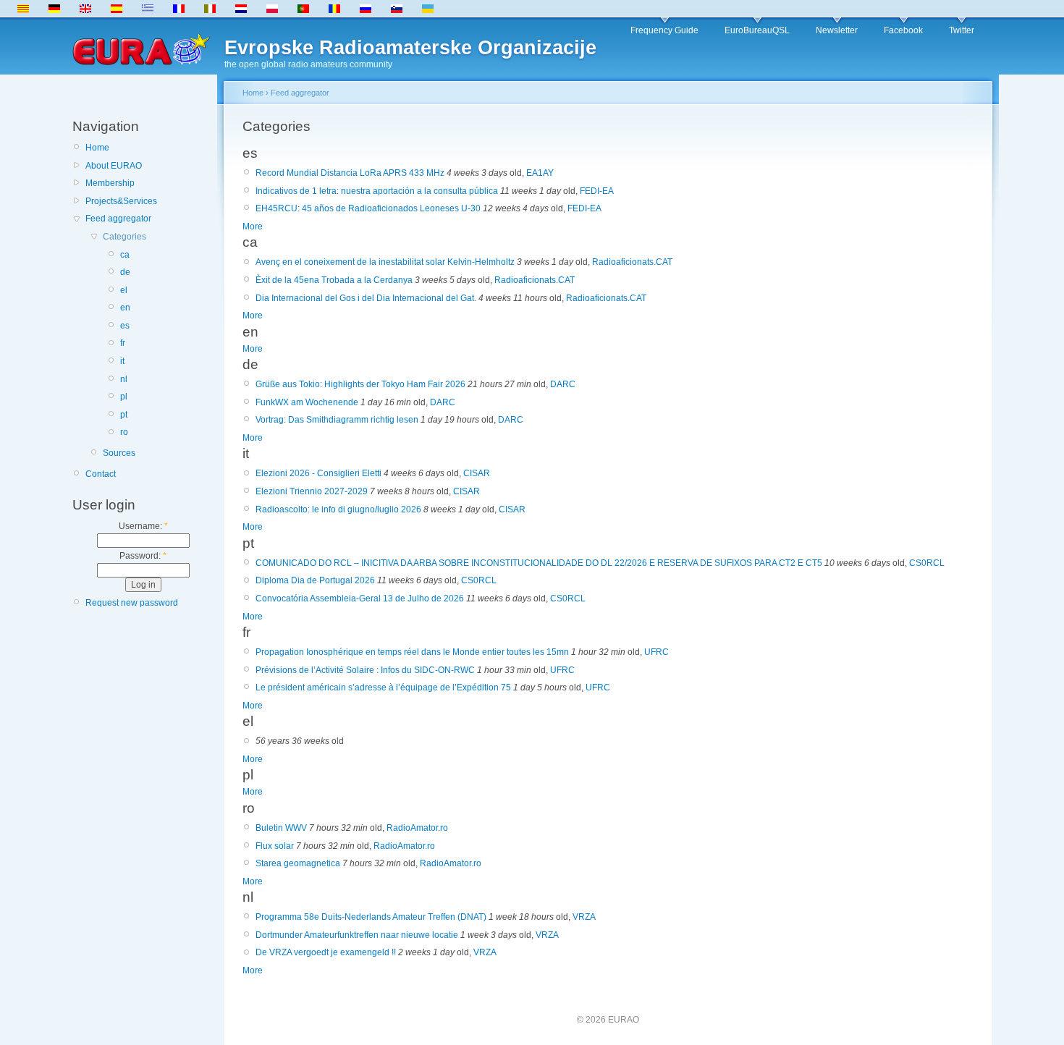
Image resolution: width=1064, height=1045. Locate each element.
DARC (562, 384)
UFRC (656, 652)
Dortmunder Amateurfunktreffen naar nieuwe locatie (357, 935)
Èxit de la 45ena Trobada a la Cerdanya (334, 280)
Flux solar (275, 846)
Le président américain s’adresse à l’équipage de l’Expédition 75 (383, 687)
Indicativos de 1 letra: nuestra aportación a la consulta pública (377, 191)
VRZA (584, 917)
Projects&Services (121, 201)
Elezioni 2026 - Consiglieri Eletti (318, 473)
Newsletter (837, 30)
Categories (124, 237)
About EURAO (113, 166)
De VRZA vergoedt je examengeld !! (326, 952)
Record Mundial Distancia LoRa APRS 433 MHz (350, 173)
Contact (100, 474)
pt (123, 415)
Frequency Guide (664, 30)
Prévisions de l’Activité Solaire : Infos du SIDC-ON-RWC (365, 670)
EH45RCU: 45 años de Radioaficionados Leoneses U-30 (368, 208)
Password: (142, 556)
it (122, 361)
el (123, 290)
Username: (143, 526)
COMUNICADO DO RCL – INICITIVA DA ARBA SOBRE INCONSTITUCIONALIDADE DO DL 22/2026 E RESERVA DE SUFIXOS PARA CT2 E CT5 (539, 563)
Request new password (131, 603)
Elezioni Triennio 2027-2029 (312, 491)
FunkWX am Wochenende (307, 402)
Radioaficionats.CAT (632, 262)
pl (123, 397)
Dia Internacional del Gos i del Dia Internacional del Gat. (366, 298)
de (125, 272)
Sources (119, 453)
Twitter (961, 30)
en (125, 307)
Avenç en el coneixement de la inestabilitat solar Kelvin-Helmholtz (385, 262)
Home (97, 148)
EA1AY (540, 173)
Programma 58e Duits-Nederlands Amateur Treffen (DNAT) (371, 917)
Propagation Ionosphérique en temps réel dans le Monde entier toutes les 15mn (412, 652)
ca (125, 255)
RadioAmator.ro (417, 828)
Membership (110, 183)
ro (124, 432)
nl (123, 379)
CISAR (476, 473)
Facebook (903, 30)
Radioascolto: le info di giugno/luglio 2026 (338, 509)
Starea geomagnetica (298, 863)
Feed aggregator (118, 218)
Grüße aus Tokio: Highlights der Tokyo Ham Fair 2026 (360, 384)
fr (122, 343)
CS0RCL (927, 563)
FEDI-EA (597, 191)
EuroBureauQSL (757, 30)
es (125, 326)
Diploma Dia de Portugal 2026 (315, 580)
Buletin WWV (281, 828)
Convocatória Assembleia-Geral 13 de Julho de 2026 (360, 598)
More (252, 226)
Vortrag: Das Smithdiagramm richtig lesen (337, 420)
